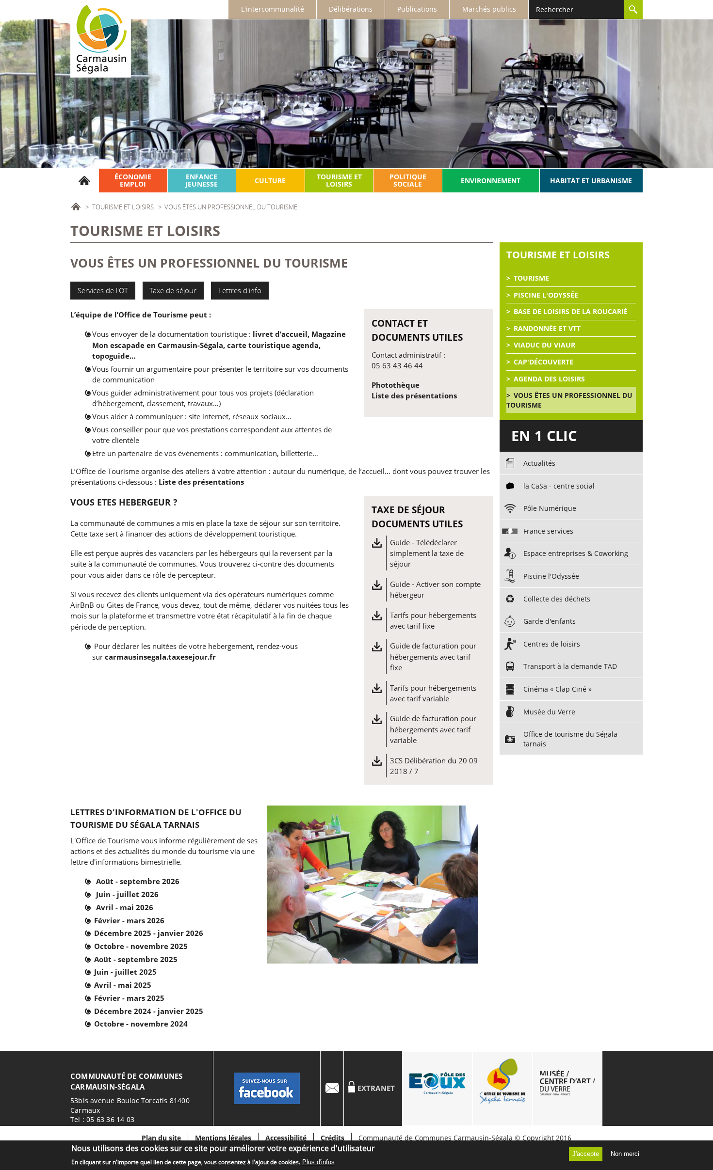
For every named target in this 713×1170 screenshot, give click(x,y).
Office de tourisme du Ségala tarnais (570, 738)
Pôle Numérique (549, 508)
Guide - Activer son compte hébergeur (435, 589)
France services (548, 531)
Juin (104, 894)
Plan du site (161, 1138)
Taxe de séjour (172, 290)
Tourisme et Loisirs (339, 180)
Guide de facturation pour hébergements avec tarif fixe (433, 656)
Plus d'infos (318, 1162)
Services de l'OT (103, 290)
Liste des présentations (414, 395)
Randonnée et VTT (547, 328)
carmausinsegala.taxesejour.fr (160, 657)
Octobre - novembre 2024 (141, 1023)
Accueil (84, 180)
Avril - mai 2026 (124, 907)
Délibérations (351, 9)
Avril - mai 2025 (122, 985)
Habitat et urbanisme (591, 180)
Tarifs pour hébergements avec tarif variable (433, 693)
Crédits (332, 1138)
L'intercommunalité (272, 9)
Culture (270, 180)
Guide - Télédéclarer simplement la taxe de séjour (427, 553)
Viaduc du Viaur (544, 344)
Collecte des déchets (556, 598)
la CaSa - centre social (559, 485)
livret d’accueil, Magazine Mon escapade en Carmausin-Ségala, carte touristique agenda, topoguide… (219, 345)
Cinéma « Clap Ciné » (557, 689)
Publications (417, 9)
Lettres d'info (239, 290)
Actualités (539, 463)
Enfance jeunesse (201, 180)
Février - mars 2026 (129, 920)
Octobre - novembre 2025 (141, 946)
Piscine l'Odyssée (546, 295)
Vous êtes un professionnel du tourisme (569, 400)
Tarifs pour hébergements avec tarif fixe (433, 620)
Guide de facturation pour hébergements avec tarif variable (433, 729)
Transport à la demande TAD (570, 666)
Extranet (376, 1088)
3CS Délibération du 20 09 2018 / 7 (434, 766)
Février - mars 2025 (129, 998)
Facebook (267, 1088)
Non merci (625, 1153)
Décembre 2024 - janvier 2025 (148, 1011)
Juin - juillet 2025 (125, 972)
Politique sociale (407, 180)
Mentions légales (223, 1138)
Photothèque (396, 385)
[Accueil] (100, 39)
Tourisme (531, 278)
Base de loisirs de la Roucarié (571, 311)
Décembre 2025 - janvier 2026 (148, 933)
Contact (332, 1088)
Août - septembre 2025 (136, 959)
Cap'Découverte (543, 361)
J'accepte (585, 1153)
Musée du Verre (549, 711)
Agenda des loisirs (549, 378)
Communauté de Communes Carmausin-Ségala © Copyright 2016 (464, 1137)
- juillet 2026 (136, 894)
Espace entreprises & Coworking (575, 553)
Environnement (490, 180)
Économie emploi (132, 180)
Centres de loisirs (551, 643)
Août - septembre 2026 (137, 881)
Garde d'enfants (549, 621)
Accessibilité (286, 1138)
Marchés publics (489, 9)
